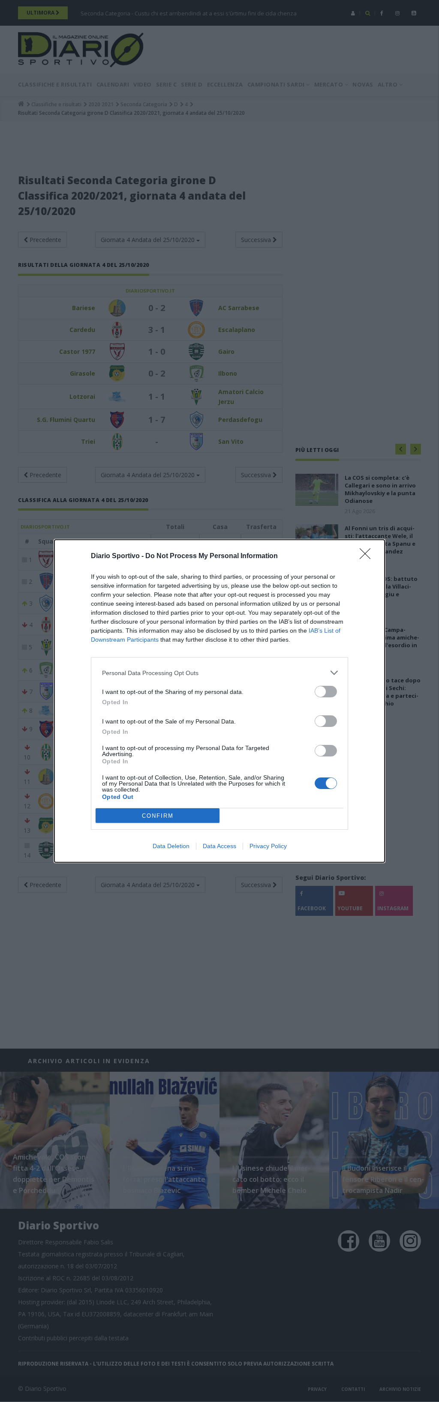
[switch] (326, 691)
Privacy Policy (268, 846)
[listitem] (219, 672)
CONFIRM (158, 816)
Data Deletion (171, 846)
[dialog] (219, 701)
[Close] (368, 556)
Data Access (219, 846)
